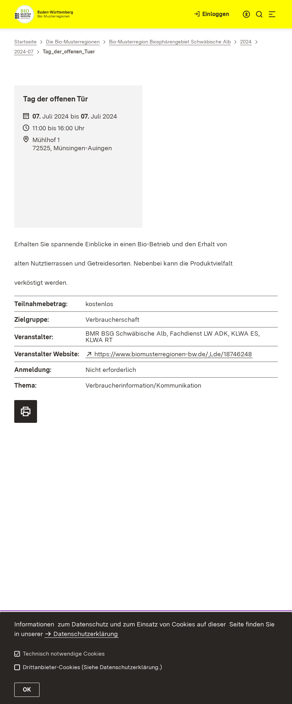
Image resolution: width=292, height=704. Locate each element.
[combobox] (246, 14)
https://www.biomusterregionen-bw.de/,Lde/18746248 (173, 354)
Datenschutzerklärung (85, 633)
